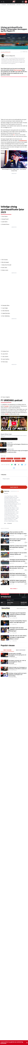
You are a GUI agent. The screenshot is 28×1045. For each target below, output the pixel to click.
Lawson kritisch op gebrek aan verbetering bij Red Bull (12, 1042)
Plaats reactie (14, 487)
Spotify (6, 414)
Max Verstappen (18, 70)
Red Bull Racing (23, 140)
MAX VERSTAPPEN (11, 4)
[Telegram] (22, 464)
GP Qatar (23, 458)
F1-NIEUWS (3, 4)
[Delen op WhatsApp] (12, 464)
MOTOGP (19, 4)
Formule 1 (6, 406)
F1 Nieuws (3, 34)
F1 (14, 135)
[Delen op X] (18, 464)
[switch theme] (3, 2)
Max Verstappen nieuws (19, 461)
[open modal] (26, 2)
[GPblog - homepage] (14, 1)
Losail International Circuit (6, 461)
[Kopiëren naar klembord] (25, 464)
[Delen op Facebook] (15, 464)
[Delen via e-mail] (14, 468)
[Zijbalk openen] (1, 2)
